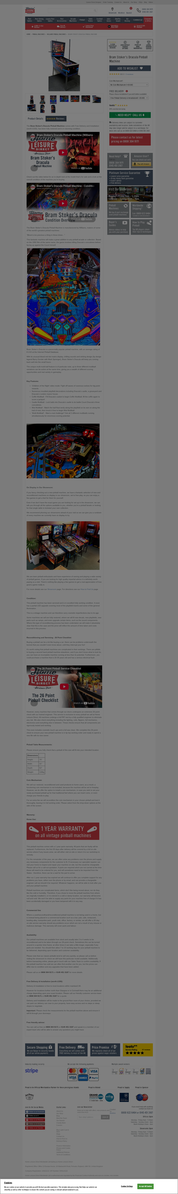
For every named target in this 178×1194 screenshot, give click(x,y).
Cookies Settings (127, 1186)
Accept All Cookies (145, 1186)
